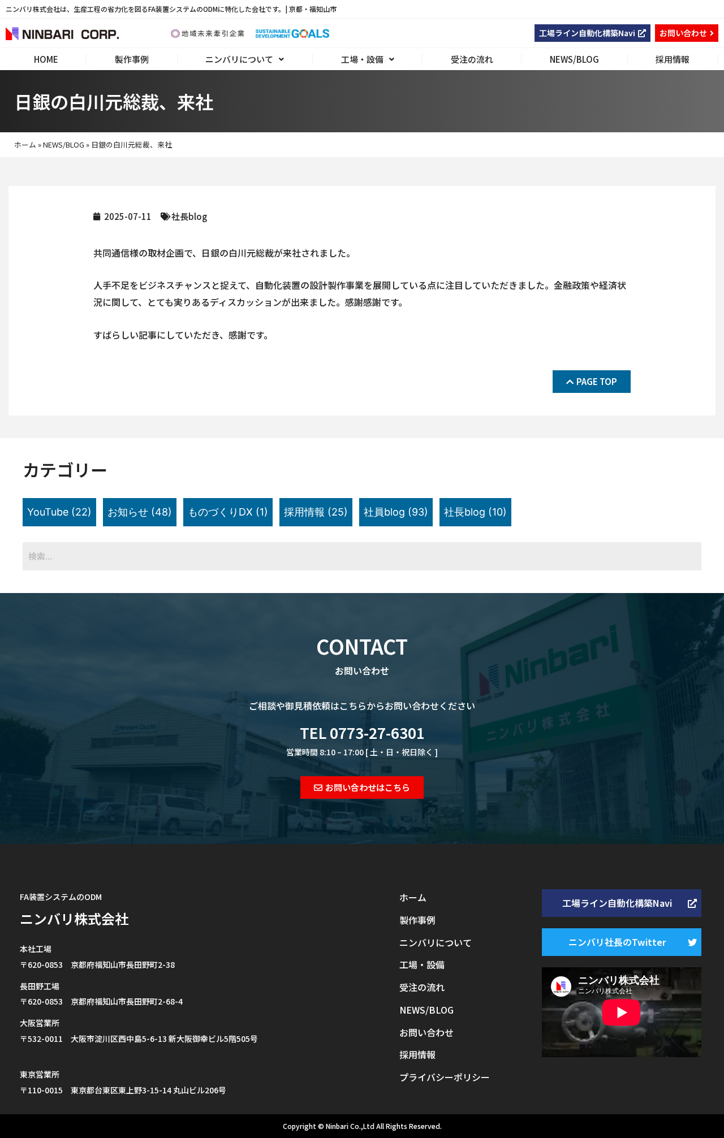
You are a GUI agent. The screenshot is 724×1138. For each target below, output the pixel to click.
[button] (592, 33)
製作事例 (132, 59)
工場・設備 (362, 59)
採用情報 (672, 59)
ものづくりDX (228, 512)
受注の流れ (472, 59)
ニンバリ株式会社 (74, 918)
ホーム (25, 144)
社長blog (189, 216)
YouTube (59, 512)
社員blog (396, 512)
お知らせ (139, 512)
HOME (46, 59)
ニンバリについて (239, 59)
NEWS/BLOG (574, 59)
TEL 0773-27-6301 (362, 732)
